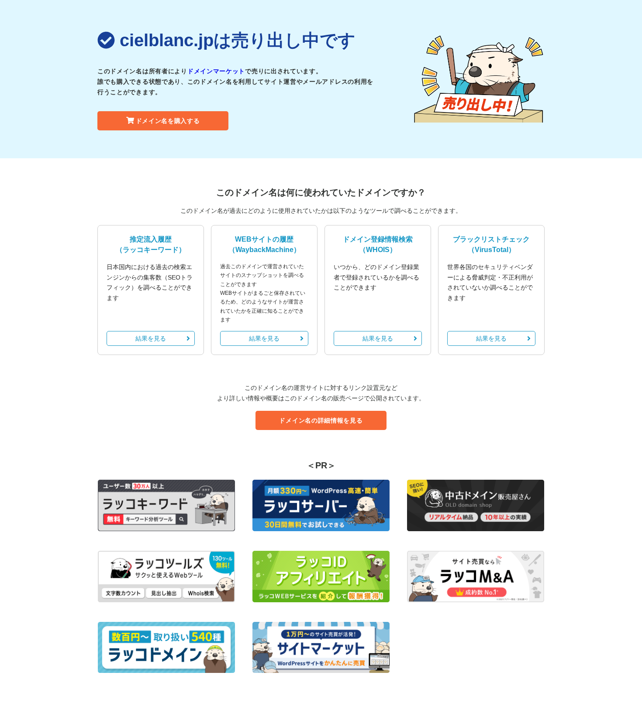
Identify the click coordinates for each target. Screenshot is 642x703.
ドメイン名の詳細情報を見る (320, 420)
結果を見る (150, 338)
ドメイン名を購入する (168, 120)
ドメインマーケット (216, 71)
